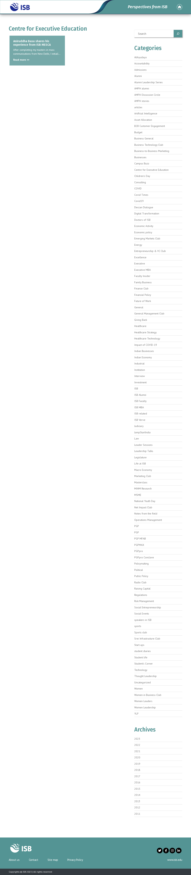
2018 (137, 770)
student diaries (142, 651)
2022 (137, 745)
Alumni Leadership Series (148, 82)
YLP (136, 713)
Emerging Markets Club (147, 238)
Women (138, 688)
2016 (137, 782)
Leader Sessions (143, 445)
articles (138, 107)
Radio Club (140, 582)
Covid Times (141, 194)
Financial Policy (142, 295)
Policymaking (141, 563)
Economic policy (143, 232)
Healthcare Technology (147, 338)
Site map (53, 860)
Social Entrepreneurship (147, 607)
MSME (137, 495)
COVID (138, 188)
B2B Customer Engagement (149, 126)
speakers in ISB (142, 620)
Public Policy (141, 576)
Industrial (139, 363)
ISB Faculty (140, 401)
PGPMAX (139, 545)
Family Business (143, 282)
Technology (140, 670)
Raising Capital (142, 588)
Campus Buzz (141, 163)
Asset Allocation (143, 119)
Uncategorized (142, 682)
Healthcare (140, 326)
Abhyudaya (140, 57)
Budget (138, 132)
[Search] (178, 33)
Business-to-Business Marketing (151, 151)
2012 (137, 807)
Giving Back (140, 320)
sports (137, 626)
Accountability (142, 63)
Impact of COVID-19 (145, 345)
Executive (139, 263)
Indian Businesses (144, 351)
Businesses (140, 157)
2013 (137, 801)
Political (138, 570)
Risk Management (144, 601)
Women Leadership (145, 707)
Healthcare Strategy (145, 332)
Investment (140, 382)
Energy (138, 245)
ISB (136, 388)
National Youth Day (144, 501)
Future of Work (142, 301)
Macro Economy (143, 470)
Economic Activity (143, 226)
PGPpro (138, 551)
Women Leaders (143, 701)
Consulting (140, 182)
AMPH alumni (141, 88)
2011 (137, 813)
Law (136, 438)
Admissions (140, 69)
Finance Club (141, 288)
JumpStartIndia (142, 432)
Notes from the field (145, 513)
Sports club (140, 632)
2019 (137, 763)
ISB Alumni (140, 395)
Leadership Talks (143, 451)
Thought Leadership (145, 676)
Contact (33, 860)
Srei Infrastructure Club (147, 638)
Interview (139, 376)
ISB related (140, 413)
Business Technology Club (148, 144)
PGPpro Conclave (144, 557)
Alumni (138, 76)
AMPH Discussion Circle (147, 94)
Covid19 (139, 201)
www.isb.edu (174, 860)
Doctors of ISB (142, 220)
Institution (139, 370)
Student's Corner (143, 663)
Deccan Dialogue (143, 207)
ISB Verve (139, 420)
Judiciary (139, 426)
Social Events (141, 613)
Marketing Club (142, 476)
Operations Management (148, 520)
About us (14, 860)
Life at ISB (140, 463)
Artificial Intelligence (145, 113)
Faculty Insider (142, 276)
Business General (144, 138)
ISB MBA (139, 407)
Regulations (140, 595)
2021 (137, 751)
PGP (136, 526)
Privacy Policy (75, 860)
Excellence (140, 257)
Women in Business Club (147, 695)
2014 (137, 795)
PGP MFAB (140, 538)
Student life (140, 657)
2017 (137, 776)
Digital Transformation (146, 213)
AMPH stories (141, 101)
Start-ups (139, 645)
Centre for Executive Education (151, 169)
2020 (137, 757)
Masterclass (140, 482)
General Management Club (149, 313)
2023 (137, 738)
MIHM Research (143, 488)
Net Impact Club (143, 507)
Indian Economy (143, 357)
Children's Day (142, 176)
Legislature (140, 457)
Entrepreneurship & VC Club (150, 251)
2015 (137, 788)
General (138, 307)
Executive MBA (142, 270)
